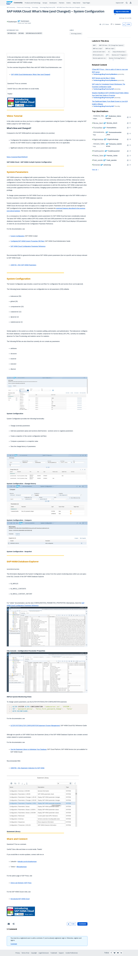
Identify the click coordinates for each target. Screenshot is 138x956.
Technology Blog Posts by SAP (47, 7)
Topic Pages (86, 3)
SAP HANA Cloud (12, 33)
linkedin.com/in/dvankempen (27, 861)
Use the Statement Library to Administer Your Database (29, 749)
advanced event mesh (99, 51)
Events (69, 3)
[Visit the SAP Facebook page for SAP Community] (111, 953)
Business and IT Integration (119, 55)
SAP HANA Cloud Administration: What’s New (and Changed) (30, 74)
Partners (61, 3)
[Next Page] (113, 60)
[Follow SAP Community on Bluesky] (114, 953)
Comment (14, 944)
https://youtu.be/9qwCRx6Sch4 (17, 157)
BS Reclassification (98, 55)
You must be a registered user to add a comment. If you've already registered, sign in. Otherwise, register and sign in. (46, 939)
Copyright (34, 953)
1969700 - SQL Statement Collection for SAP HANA (27, 768)
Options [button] (115, 15)
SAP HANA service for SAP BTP (34, 33)
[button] (124, 24)
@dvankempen (22, 867)
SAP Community (11, 7)
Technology (35, 7)
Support (61, 953)
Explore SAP (120, 3)
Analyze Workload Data (119, 51)
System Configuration (17, 236)
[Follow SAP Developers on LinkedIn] (121, 953)
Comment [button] (82, 924)
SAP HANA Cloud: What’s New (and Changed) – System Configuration (55, 11)
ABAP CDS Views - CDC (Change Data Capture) (111, 45)
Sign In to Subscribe (122, 11)
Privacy (17, 953)
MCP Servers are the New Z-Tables (103, 78)
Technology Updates (76, 33)
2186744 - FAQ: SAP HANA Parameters (23, 265)
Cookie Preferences (72, 953)
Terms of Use (25, 953)
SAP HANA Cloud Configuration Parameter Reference (28, 246)
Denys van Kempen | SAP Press (21, 883)
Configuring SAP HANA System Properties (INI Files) (27, 241)
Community (18, 2)
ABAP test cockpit (97, 48)
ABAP (94, 45)
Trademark (53, 953)
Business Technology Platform (117, 58)
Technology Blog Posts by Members (105, 74)
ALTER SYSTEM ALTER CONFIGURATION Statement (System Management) (35, 725)
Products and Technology (32, 3)
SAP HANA (21, 33)
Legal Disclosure (44, 953)
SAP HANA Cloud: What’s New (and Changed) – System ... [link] (71, 7)
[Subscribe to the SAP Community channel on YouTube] (118, 953)
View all (94, 170)
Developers (53, 3)
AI (108, 51)
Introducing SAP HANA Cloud (20, 899)
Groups (45, 3)
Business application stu (99, 58)
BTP (107, 55)
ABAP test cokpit (109, 48)
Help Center (76, 3)
